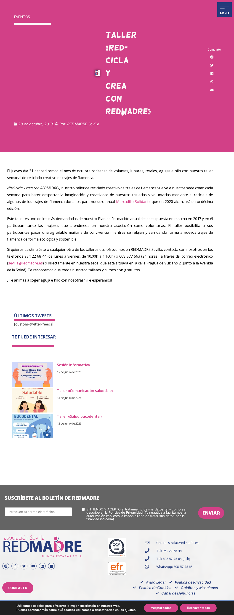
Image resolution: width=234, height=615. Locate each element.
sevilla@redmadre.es (25, 263)
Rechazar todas (198, 608)
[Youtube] (33, 566)
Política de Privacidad (126, 512)
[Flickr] (51, 566)
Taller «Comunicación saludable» (85, 390)
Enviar (211, 513)
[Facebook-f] (14, 566)
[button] (212, 57)
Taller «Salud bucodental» (80, 416)
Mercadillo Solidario (133, 201)
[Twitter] (24, 566)
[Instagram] (5, 566)
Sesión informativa (73, 364)
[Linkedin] (42, 566)
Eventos (22, 16)
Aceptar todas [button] (161, 608)
